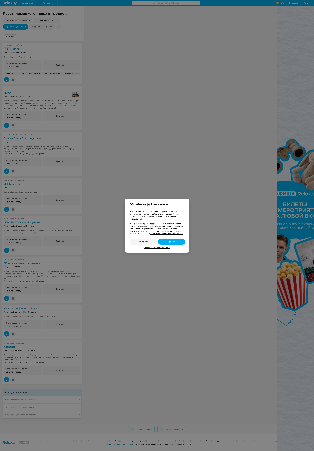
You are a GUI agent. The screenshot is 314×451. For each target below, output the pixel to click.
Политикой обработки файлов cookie (166, 233)
